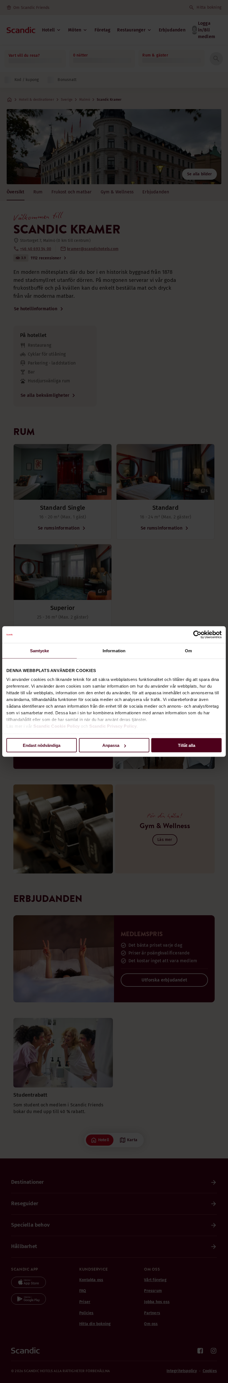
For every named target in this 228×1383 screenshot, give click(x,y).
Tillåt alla (186, 745)
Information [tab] (114, 650)
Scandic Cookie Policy (56, 726)
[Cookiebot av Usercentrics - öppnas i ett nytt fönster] (197, 635)
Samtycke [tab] (39, 650)
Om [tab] (188, 650)
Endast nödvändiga (41, 745)
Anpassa (110, 745)
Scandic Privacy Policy (113, 726)
